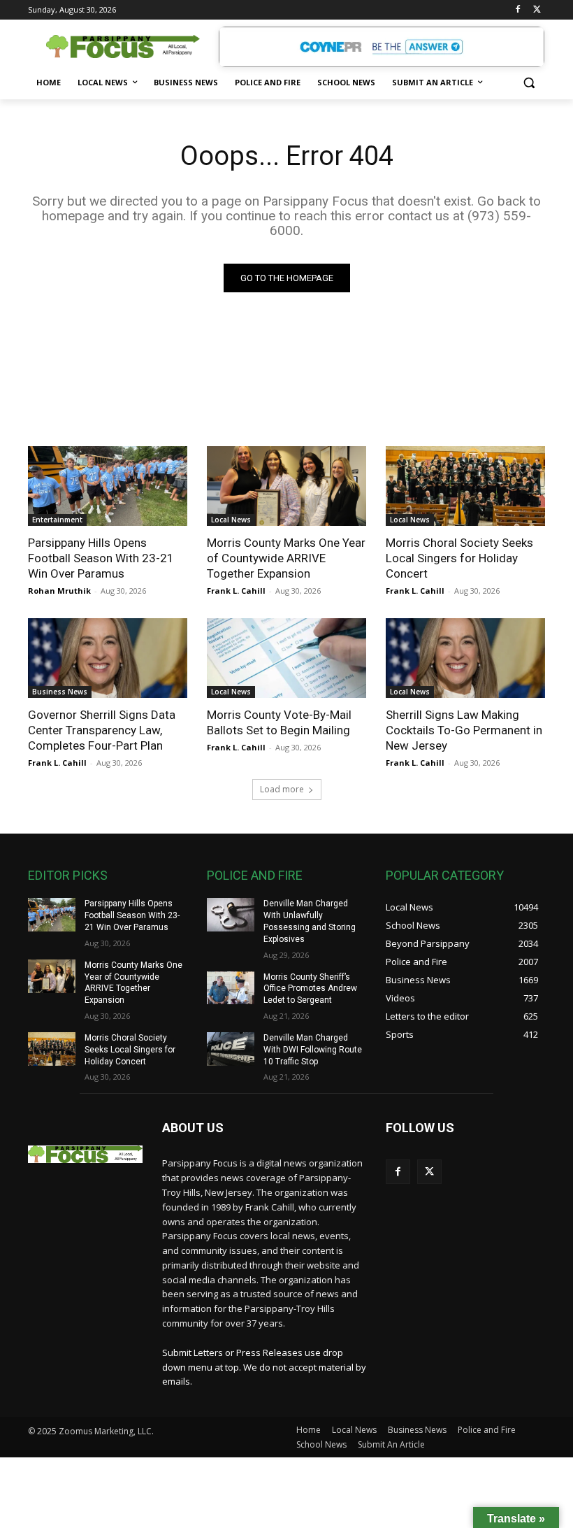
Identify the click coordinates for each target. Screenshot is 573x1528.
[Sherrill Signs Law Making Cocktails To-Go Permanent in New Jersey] (465, 658)
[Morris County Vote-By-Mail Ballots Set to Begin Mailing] (286, 658)
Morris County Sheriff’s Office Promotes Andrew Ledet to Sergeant (310, 989)
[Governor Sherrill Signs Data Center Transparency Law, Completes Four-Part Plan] (107, 658)
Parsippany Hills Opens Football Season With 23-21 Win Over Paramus (101, 558)
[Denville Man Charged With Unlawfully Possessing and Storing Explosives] (230, 914)
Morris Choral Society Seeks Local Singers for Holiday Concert (459, 558)
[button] (528, 82)
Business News (59, 692)
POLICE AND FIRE (255, 875)
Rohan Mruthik (59, 590)
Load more (282, 789)
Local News (231, 519)
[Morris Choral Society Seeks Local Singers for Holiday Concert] (465, 486)
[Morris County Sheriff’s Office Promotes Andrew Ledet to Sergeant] (230, 988)
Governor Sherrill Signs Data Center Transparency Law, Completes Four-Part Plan (101, 730)
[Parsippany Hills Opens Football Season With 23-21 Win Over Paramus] (107, 486)
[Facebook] (517, 10)
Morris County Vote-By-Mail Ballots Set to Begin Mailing (279, 722)
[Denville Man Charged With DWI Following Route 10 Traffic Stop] (230, 1049)
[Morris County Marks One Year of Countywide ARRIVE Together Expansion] (286, 486)
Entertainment (57, 519)
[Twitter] (537, 10)
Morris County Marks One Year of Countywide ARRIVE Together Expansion (286, 558)
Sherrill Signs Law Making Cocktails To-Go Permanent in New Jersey (464, 730)
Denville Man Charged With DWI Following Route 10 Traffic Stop (312, 1049)
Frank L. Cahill (236, 590)
